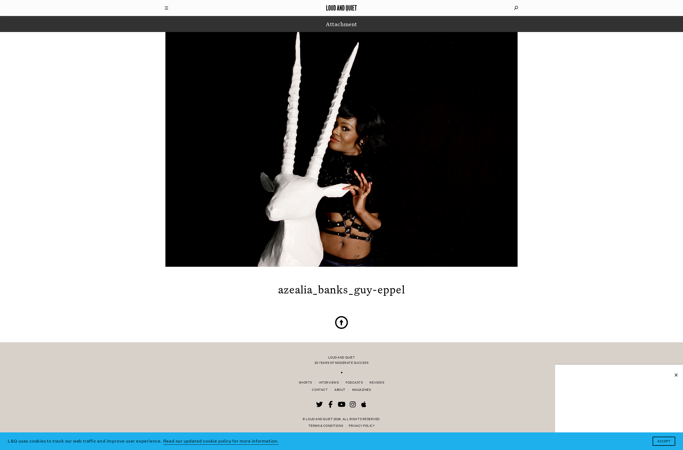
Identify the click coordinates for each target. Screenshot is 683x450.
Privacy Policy (362, 426)
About (340, 390)
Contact (320, 390)
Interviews (329, 383)
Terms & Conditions (325, 426)
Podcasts (354, 383)
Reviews (377, 383)
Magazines (361, 390)
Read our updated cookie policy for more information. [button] (221, 441)
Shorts (305, 383)
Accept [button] (663, 441)
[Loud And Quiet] (341, 8)
